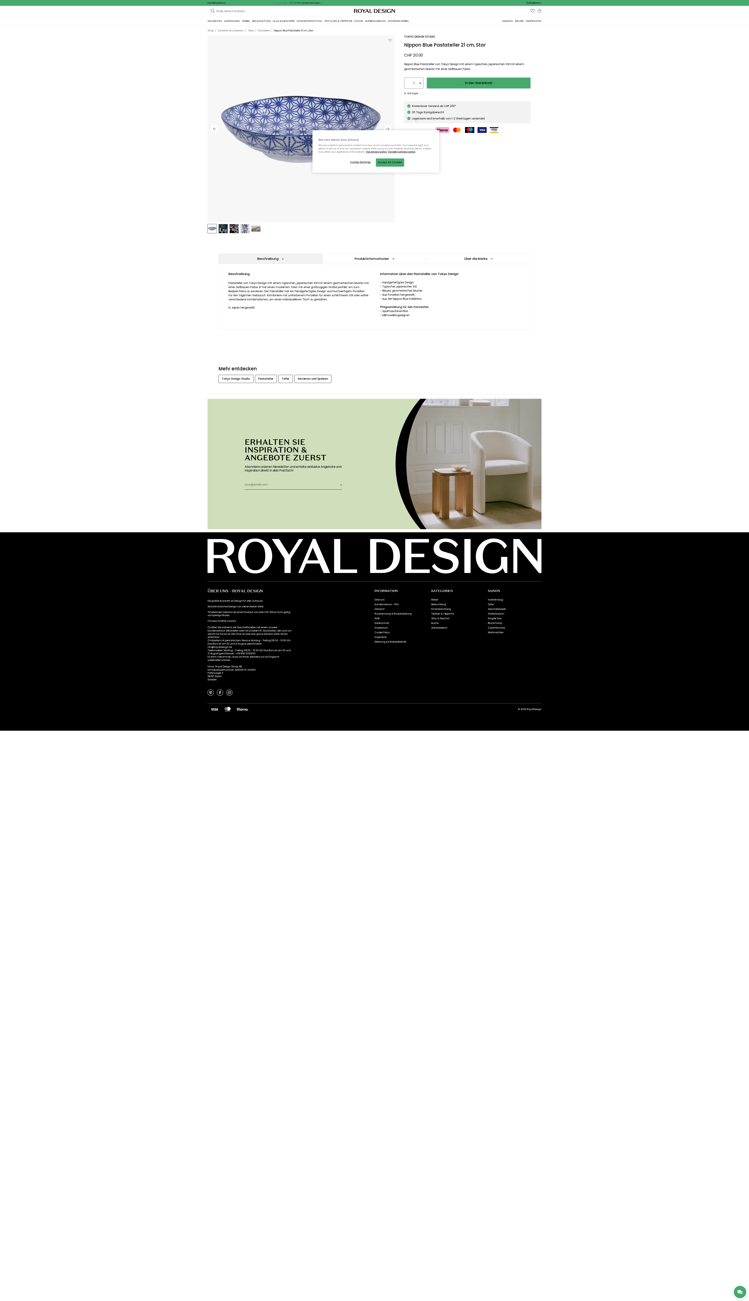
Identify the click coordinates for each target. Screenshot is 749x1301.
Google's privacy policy (401, 151)
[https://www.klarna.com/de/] (242, 709)
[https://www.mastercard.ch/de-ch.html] (227, 709)
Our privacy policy (376, 151)
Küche (434, 623)
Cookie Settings (360, 162)
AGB (377, 618)
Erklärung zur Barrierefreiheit (390, 642)
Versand (379, 609)
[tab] (270, 259)
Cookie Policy (382, 632)
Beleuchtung (438, 604)
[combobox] (533, 2)
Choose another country (222, 621)
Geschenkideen (497, 609)
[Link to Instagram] (229, 692)
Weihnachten (495, 632)
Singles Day (494, 618)
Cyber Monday (496, 628)
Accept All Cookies (390, 162)
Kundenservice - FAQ (386, 604)
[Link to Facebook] (220, 692)
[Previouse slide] (214, 129)
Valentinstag (495, 600)
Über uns (379, 600)
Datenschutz (381, 623)
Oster (491, 604)
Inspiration (380, 637)
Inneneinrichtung (441, 609)
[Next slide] (388, 129)
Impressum (381, 628)
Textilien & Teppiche (442, 614)
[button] (533, 2)
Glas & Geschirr (440, 618)
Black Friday (495, 623)
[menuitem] (215, 21)
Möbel (434, 600)
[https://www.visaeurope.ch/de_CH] (214, 709)
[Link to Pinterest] (211, 692)
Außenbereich (439, 628)
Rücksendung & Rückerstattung (393, 614)
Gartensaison (496, 614)
